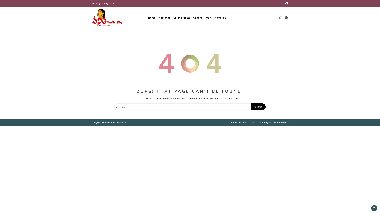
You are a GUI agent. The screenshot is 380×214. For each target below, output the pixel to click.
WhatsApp (164, 17)
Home (151, 17)
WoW (209, 17)
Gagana (198, 17)
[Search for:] (182, 107)
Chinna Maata (182, 17)
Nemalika (220, 17)
